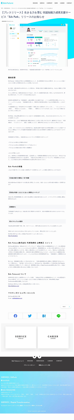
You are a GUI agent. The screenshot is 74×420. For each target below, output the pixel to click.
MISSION (35, 3)
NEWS (56, 3)
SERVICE (42, 3)
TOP (2, 8)
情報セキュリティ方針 (44, 365)
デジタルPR (39, 405)
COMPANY (49, 3)
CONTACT (69, 3)
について (18, 361)
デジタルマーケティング (7, 405)
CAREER (62, 3)
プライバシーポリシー (29, 365)
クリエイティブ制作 (29, 405)
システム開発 (19, 405)
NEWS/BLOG (7, 8)
